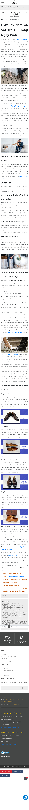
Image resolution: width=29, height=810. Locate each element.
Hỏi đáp (4, 654)
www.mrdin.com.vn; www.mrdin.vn (10, 727)
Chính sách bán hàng (7, 668)
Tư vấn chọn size (6, 659)
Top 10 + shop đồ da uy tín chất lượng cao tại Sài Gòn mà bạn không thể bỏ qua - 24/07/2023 (14, 622)
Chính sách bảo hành (7, 670)
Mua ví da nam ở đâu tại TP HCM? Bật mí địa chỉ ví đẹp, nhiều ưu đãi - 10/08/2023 (14, 613)
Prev (3, 626)
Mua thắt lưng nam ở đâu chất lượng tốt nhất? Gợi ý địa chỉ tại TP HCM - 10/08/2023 (14, 615)
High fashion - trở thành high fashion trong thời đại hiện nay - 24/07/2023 (14, 624)
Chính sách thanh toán (8, 673)
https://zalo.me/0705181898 (15, 576)
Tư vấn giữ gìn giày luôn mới (9, 656)
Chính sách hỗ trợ (6, 675)
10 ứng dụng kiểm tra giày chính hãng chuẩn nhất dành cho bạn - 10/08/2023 (13, 610)
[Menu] (2, 2)
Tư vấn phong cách (7, 661)
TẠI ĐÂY (12, 549)
